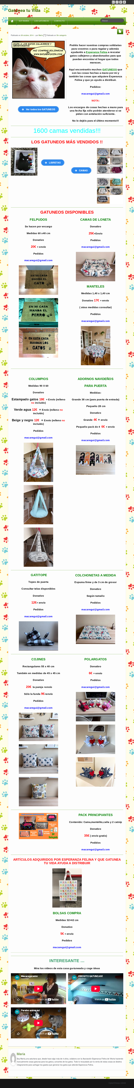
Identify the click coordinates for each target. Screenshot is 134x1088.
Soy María (24, 21)
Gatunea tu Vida (24, 10)
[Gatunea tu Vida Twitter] (124, 2)
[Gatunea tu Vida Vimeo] (120, 2)
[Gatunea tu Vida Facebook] (117, 2)
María (41, 35)
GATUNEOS (109, 69)
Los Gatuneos (41, 21)
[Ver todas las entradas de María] (44, 35)
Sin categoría (61, 35)
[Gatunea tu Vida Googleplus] (113, 2)
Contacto (59, 21)
